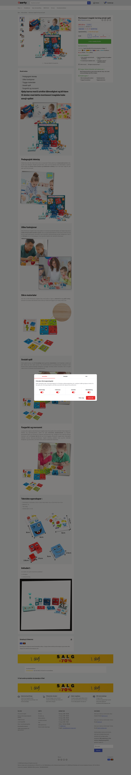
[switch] (41, 392)
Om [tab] (86, 376)
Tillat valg (81, 398)
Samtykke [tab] (44, 376)
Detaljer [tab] (65, 376)
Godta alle (90, 398)
